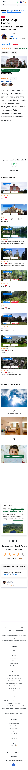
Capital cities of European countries (14, 630)
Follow (11, 36)
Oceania (14, 660)
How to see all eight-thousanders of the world (14, 708)
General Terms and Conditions (14, 752)
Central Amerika (14, 665)
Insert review (22, 48)
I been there (5, 44)
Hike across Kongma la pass (14, 678)
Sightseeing (5, 52)
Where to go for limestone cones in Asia (14, 705)
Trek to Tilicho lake (14, 675)
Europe (2, 197)
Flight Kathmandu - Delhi (14, 680)
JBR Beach (14, 733)
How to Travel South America (14, 711)
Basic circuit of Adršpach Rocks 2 (10, 287)
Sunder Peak (14, 738)
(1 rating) (15, 48)
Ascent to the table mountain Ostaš (11, 374)
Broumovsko (21, 241)
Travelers (14, 749)
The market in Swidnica (20, 219)
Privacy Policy (14, 756)
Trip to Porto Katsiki (14, 685)
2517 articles (15, 38)
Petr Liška (9, 581)
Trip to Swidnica (5, 221)
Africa (14, 650)
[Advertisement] (14, 140)
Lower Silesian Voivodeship (13, 197)
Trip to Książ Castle (6, 199)
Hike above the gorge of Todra (14, 683)
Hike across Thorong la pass (14, 690)
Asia (14, 653)
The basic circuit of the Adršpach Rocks (12, 265)
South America (14, 658)
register (6, 574)
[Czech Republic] (6, 241)
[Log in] (14, 164)
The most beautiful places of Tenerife (14, 638)
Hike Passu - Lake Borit (14, 688)
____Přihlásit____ (18, 2)
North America (14, 663)
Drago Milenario (14, 736)
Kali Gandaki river (14, 728)
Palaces (14, 52)
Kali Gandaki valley (14, 723)
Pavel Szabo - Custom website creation (14, 760)
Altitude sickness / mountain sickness (14, 700)
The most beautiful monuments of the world (14, 633)
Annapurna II (14, 731)
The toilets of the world (14, 703)
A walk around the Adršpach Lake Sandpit (13, 243)
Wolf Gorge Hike (5, 308)
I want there (15, 44)
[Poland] (6, 197)
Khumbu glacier (14, 725)
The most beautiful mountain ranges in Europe (14, 640)
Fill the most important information (14, 456)
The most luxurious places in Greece (14, 713)
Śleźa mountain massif (7, 330)
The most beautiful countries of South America (14, 635)
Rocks (3, 352)
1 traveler (19, 558)
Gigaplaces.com (4, 1)
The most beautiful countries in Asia (14, 627)
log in (14, 574)
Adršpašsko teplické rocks (13, 241)
